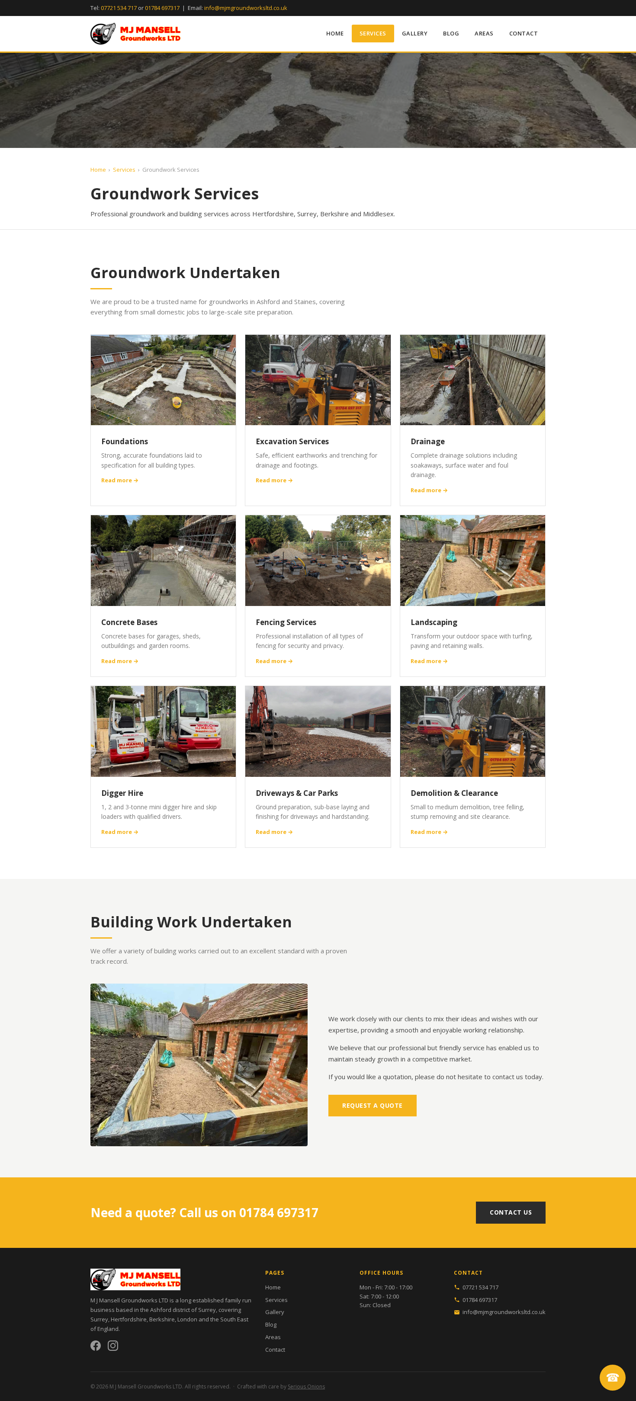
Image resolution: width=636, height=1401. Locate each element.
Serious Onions (306, 1386)
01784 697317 (162, 8)
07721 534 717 (119, 8)
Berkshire (162, 1319)
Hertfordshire (129, 1319)
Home (335, 33)
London (187, 1319)
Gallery (415, 33)
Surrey (99, 1319)
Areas (484, 33)
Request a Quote (372, 1105)
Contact (523, 33)
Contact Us (511, 1212)
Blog (451, 33)
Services (373, 33)
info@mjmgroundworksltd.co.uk (245, 8)
